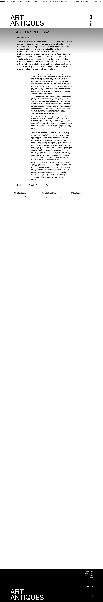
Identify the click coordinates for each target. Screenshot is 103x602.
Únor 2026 (44, 1)
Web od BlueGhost (92, 597)
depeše (26, 37)
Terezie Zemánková (20, 37)
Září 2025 (13, 1)
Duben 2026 (60, 1)
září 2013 (29, 37)
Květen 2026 (68, 1)
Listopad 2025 (27, 1)
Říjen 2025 (19, 1)
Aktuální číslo (89, 575)
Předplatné (89, 586)
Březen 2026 (52, 1)
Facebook (90, 582)
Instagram (90, 584)
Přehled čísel (89, 573)
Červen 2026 (76, 1)
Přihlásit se (89, 571)
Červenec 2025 (5, 1)
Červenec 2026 (85, 1)
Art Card (90, 580)
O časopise (90, 577)
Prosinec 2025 (36, 1)
